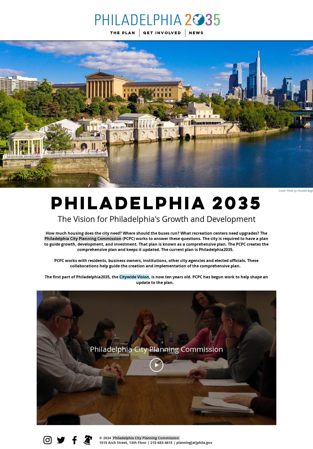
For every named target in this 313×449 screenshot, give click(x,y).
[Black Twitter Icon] (61, 440)
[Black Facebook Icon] (74, 440)
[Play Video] (156, 365)
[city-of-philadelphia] (87, 440)
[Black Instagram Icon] (47, 440)
